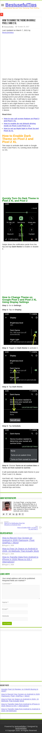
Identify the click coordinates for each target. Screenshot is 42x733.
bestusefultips (20, 726)
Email (5, 609)
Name (5, 602)
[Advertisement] (21, 56)
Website (5, 616)
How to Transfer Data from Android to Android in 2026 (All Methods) (20, 710)
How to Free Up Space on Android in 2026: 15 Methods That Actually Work (20, 549)
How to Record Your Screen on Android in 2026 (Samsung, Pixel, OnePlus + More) (18, 540)
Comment (6, 584)
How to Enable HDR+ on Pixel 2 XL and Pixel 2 (27, 528)
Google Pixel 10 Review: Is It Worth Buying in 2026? (19, 690)
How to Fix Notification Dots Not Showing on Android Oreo (14, 523)
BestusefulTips (21, 4)
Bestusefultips (9, 27)
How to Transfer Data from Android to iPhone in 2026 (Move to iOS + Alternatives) (20, 559)
